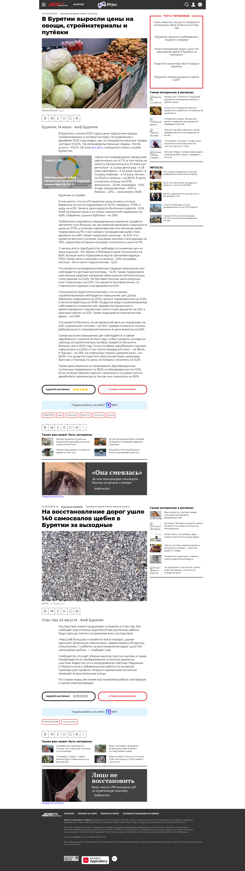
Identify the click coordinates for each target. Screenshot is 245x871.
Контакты (69, 814)
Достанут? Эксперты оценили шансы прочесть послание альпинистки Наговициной (183, 526)
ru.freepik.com (57, 603)
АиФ (61, 110)
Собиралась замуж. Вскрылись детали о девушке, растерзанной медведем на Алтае (181, 121)
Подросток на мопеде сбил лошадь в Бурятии (177, 65)
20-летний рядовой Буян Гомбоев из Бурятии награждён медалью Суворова (126, 442)
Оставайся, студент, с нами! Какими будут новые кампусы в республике (72, 759)
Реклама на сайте (87, 814)
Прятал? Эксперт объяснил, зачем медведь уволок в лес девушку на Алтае (182, 132)
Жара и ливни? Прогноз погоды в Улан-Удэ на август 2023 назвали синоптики (126, 759)
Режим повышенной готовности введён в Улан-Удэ (73, 451)
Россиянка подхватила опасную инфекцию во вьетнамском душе (180, 173)
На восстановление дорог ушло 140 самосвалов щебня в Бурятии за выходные (176, 52)
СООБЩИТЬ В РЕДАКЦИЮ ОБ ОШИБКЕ (141, 814)
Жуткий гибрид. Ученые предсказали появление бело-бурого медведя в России (183, 154)
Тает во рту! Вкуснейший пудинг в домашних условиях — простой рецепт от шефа (182, 548)
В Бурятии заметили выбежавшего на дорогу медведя (176, 38)
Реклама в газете (110, 814)
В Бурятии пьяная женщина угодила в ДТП (176, 78)
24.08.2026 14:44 (50, 506)
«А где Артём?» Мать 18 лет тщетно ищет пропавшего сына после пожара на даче (182, 570)
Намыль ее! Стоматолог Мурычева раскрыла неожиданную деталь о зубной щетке (182, 99)
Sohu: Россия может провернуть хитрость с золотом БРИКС (180, 184)
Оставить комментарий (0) (122, 389)
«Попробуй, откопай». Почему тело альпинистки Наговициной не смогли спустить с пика (182, 143)
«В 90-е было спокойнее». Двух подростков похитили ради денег (181, 535)
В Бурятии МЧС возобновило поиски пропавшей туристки (124, 451)
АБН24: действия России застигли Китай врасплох (181, 195)
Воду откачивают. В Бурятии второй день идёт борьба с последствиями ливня (123, 748)
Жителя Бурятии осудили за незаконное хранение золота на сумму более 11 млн (73, 442)
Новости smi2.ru (53, 496)
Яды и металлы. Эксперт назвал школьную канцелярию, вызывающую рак (180, 515)
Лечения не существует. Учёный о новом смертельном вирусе (181, 557)
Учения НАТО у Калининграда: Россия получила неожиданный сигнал (180, 218)
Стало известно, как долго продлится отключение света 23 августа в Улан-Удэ (177, 25)
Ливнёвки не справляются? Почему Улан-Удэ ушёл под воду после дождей (73, 748)
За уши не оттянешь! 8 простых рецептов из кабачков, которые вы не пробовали (183, 110)
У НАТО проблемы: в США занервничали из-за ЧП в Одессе (180, 206)
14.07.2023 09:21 (49, 13)
